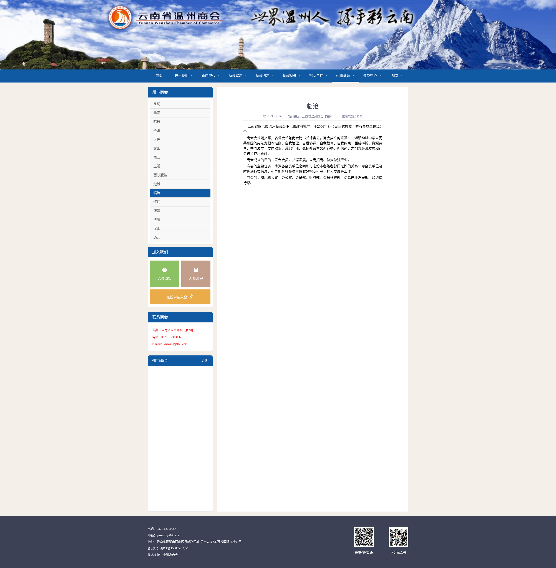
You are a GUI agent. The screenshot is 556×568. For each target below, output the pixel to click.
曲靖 (156, 113)
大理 (156, 139)
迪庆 (156, 219)
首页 (159, 76)
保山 (156, 228)
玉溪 (156, 166)
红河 (156, 202)
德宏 (156, 211)
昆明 (156, 104)
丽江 (156, 157)
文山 (156, 148)
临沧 (156, 193)
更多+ (204, 362)
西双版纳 (160, 175)
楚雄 (156, 184)
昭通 (156, 122)
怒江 (156, 237)
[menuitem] (159, 76)
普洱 (156, 130)
